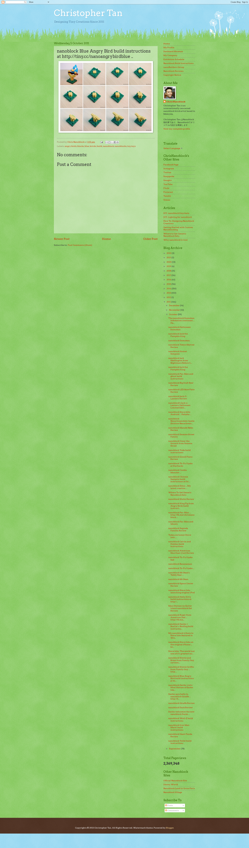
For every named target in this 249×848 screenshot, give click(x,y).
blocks (80, 146)
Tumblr (167, 196)
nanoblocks (121, 146)
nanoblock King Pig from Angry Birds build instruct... (181, 505)
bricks (93, 146)
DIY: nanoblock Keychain (176, 213)
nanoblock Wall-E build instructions (180, 719)
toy (129, 146)
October (173, 314)
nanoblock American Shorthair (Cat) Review (181, 551)
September (175, 748)
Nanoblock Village (172, 792)
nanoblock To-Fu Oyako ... (181, 568)
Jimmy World (170, 784)
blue (87, 146)
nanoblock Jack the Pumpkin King (178, 335)
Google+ (167, 180)
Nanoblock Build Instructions (178, 63)
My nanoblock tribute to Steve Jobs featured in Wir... (180, 635)
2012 (169, 297)
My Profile (168, 47)
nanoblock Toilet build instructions (180, 742)
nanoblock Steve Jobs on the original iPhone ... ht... (180, 644)
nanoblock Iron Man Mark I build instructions (178, 727)
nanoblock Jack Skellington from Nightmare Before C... (180, 360)
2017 (169, 275)
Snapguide (168, 176)
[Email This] (106, 142)
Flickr (166, 188)
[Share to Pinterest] (117, 142)
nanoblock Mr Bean (178, 579)
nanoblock (108, 146)
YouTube (167, 184)
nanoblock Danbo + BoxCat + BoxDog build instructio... (180, 626)
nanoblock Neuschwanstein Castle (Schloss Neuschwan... (181, 421)
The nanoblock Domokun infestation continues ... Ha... (181, 320)
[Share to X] (112, 142)
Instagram (168, 168)
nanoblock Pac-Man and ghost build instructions (180, 376)
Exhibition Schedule (173, 59)
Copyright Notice (172, 75)
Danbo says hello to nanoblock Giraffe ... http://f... (179, 696)
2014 (169, 288)
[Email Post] (101, 142)
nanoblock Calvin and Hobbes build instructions (179, 543)
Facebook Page (170, 164)
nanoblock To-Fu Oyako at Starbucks (180, 464)
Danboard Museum (173, 51)
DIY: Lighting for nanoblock (177, 217)
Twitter (167, 172)
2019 (169, 266)
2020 (169, 262)
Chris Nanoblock (175, 102)
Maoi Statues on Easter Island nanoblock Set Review (180, 608)
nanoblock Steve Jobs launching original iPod (181, 591)
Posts (170, 805)
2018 (169, 271)
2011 (169, 302)
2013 (169, 293)
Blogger (170, 828)
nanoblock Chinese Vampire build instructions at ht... (179, 479)
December (174, 305)
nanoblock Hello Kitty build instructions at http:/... (180, 599)
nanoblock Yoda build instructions (179, 451)
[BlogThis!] (109, 142)
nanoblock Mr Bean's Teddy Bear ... (179, 573)
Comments (173, 810)
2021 (169, 257)
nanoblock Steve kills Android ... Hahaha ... (179, 413)
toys (133, 146)
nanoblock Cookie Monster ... (177, 471)
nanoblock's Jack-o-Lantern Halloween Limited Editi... (179, 405)
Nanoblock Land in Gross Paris (179, 788)
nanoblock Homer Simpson (177, 352)
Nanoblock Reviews (173, 71)
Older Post (150, 239)
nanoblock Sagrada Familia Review (178, 529)
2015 (169, 284)
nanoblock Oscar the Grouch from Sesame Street (180, 443)
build (99, 146)
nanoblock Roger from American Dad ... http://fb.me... (179, 617)
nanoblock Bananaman (180, 564)
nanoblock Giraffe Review (181, 703)
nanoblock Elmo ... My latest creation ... (179, 487)
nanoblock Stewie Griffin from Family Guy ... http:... (181, 669)
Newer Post (62, 239)
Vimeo (166, 200)
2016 (169, 279)
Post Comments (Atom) (80, 245)
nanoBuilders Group (173, 67)
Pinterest (168, 192)
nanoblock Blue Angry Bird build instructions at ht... (181, 678)
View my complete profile (176, 129)
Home (106, 239)
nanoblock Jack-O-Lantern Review (177, 397)
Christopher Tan (88, 13)
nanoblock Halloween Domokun (179, 328)
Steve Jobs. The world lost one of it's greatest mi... (181, 652)
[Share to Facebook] (114, 142)
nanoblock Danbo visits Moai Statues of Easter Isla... (180, 687)
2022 (169, 253)
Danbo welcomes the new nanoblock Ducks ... (181, 713)
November (174, 310)
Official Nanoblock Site (175, 780)
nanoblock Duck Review (180, 707)
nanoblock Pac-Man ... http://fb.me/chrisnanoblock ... (181, 514)
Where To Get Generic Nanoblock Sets (180, 493)
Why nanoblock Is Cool (175, 240)
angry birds (71, 146)
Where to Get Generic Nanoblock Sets (174, 235)
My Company (170, 55)
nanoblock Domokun (179, 340)
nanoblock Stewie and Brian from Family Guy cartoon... (181, 660)
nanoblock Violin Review (181, 499)
